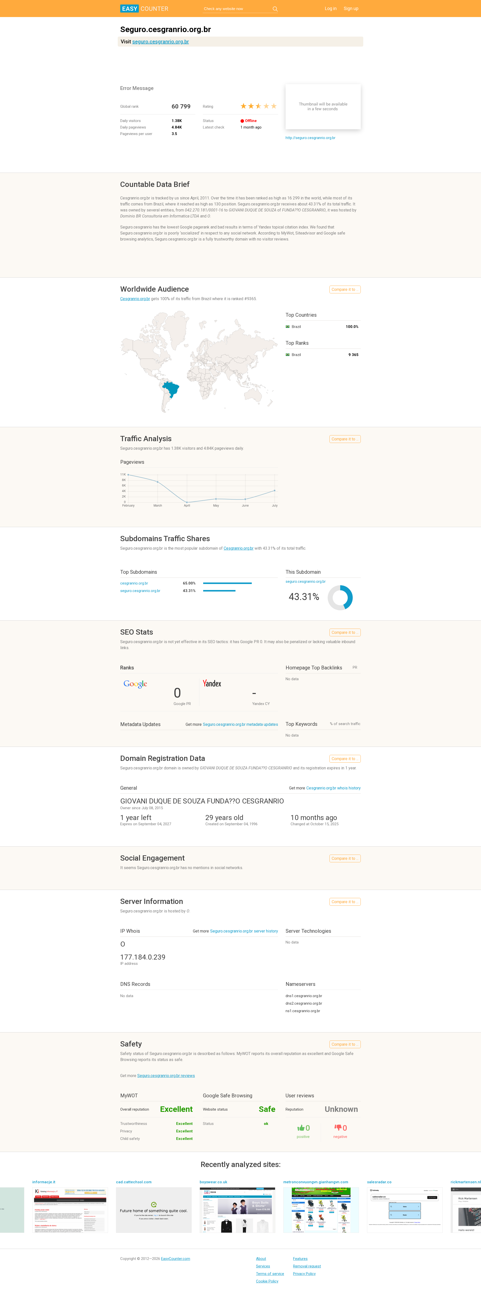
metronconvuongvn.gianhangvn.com (315, 1182)
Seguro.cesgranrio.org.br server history (244, 931)
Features (300, 1258)
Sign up (351, 8)
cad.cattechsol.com (134, 1182)
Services (263, 1266)
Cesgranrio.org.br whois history (333, 788)
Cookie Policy (267, 1281)
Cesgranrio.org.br (135, 298)
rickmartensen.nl (466, 1182)
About (261, 1258)
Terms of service (270, 1273)
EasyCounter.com (175, 1258)
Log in (331, 8)
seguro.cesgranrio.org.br (160, 42)
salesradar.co (379, 1182)
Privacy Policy (304, 1273)
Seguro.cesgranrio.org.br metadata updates (240, 724)
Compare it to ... (345, 289)
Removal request (307, 1266)
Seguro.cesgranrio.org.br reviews (166, 1075)
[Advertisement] (240, 65)
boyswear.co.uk (213, 1182)
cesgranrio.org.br (134, 583)
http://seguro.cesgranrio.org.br (310, 138)
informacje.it (43, 1182)
